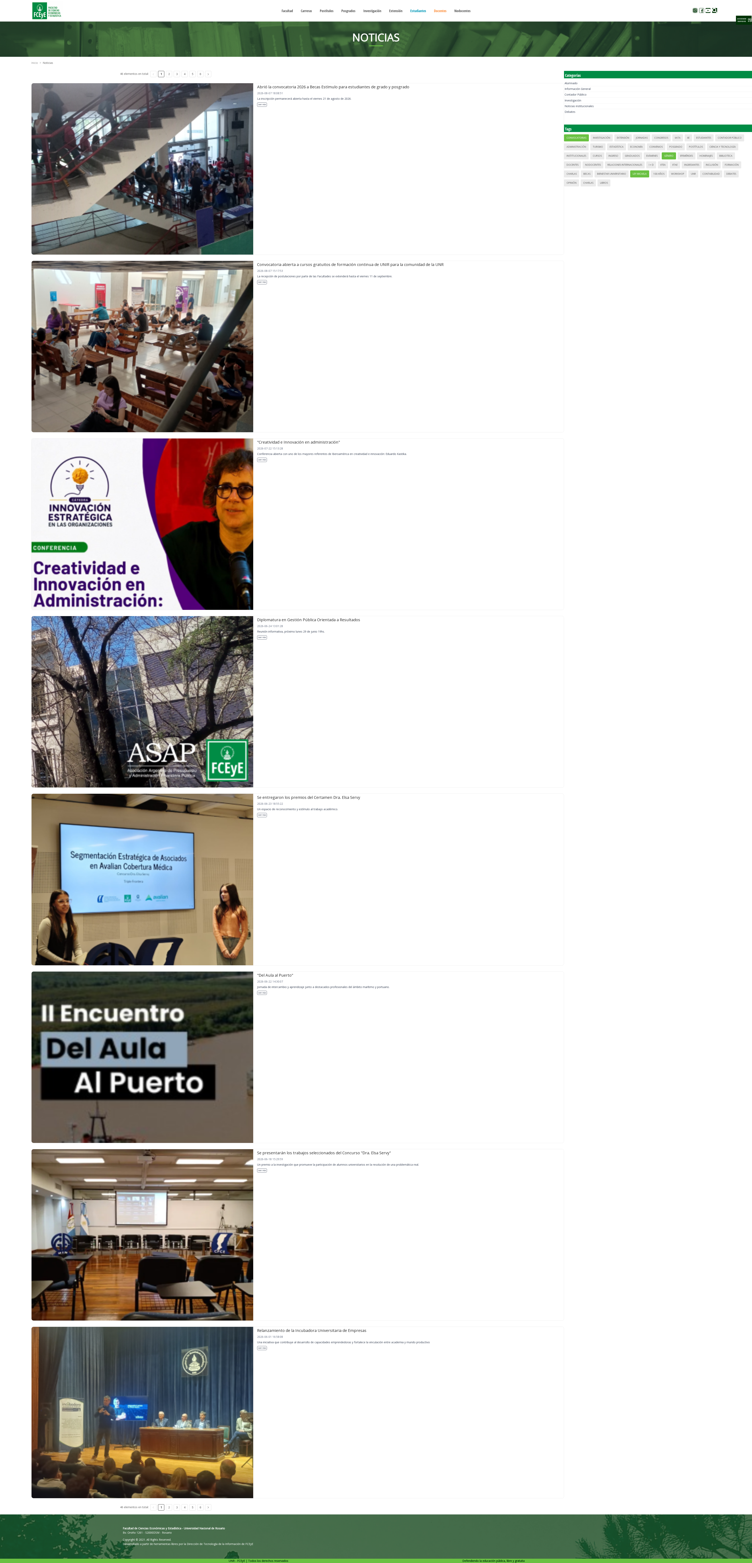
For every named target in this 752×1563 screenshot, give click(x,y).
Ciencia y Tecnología (723, 146)
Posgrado (675, 146)
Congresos (661, 137)
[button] (744, 20)
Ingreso (613, 155)
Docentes (572, 164)
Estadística (617, 146)
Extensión (623, 137)
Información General (578, 89)
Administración (576, 146)
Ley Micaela (640, 173)
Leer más (262, 104)
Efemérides (686, 155)
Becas (586, 173)
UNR (693, 173)
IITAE (675, 164)
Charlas (572, 173)
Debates (570, 112)
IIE (688, 137)
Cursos (597, 155)
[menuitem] (287, 10)
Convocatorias (576, 137)
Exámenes (652, 155)
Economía (636, 146)
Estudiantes (703, 137)
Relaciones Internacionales (624, 164)
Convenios (656, 146)
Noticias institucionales (579, 106)
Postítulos (696, 146)
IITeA (663, 164)
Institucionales (576, 155)
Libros (604, 182)
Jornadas (642, 137)
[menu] (376, 10)
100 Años (658, 173)
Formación (732, 164)
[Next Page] (208, 74)
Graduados (632, 155)
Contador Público (576, 94)
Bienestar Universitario (611, 173)
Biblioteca (725, 155)
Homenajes (706, 155)
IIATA (678, 137)
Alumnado (571, 83)
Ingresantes (691, 164)
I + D (651, 164)
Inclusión (712, 164)
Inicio (34, 63)
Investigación (573, 100)
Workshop (677, 173)
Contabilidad (711, 173)
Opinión (572, 182)
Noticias (48, 63)
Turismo (598, 146)
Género (668, 155)
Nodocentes (593, 164)
